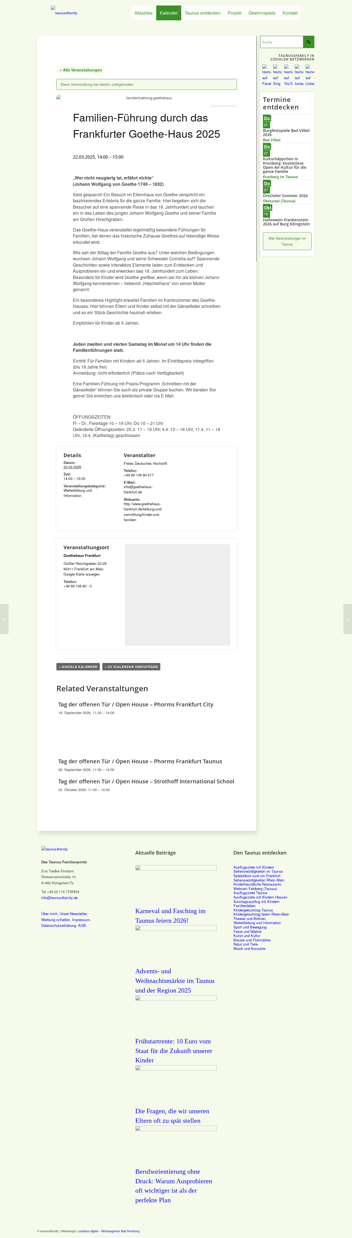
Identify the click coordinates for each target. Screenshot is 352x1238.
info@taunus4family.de (59, 897)
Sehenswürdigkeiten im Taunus (258, 871)
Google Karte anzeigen (82, 574)
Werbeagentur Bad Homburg (120, 1231)
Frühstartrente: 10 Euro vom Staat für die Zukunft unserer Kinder (173, 1051)
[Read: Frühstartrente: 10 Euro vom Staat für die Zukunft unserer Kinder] (176, 999)
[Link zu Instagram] (302, 1231)
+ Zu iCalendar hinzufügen (131, 667)
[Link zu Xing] (286, 1231)
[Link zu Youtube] (294, 1231)
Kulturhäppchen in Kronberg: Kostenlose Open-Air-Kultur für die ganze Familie (284, 165)
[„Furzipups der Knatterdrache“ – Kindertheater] (347, 619)
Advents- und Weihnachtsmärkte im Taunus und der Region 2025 (175, 981)
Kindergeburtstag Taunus (253, 910)
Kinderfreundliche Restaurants (257, 884)
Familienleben (244, 905)
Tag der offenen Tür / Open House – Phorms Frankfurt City (135, 704)
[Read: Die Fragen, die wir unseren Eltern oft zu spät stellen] (176, 1069)
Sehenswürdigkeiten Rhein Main (258, 880)
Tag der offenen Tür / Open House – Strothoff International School (146, 781)
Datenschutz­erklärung (58, 925)
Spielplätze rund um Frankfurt (256, 875)
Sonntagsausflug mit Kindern (256, 901)
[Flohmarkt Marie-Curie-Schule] (4, 619)
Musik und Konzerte (249, 948)
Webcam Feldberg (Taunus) (255, 888)
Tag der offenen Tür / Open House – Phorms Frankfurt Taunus (140, 761)
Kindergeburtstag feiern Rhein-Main (261, 914)
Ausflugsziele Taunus (250, 892)
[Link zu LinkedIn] (311, 1231)
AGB (82, 925)
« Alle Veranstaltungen (81, 70)
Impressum (81, 919)
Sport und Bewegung (249, 927)
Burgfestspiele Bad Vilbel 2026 (286, 132)
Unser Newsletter (73, 913)
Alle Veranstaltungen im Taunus (287, 241)
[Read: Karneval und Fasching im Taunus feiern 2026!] (176, 869)
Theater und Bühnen (249, 918)
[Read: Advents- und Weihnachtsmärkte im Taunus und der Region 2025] (176, 929)
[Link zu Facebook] (278, 1231)
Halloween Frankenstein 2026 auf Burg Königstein (286, 221)
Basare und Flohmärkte (252, 940)
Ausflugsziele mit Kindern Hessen (260, 897)
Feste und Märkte (247, 931)
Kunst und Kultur (246, 935)
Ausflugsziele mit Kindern (253, 867)
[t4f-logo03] (82, 12)
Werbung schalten (55, 919)
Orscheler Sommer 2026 (285, 195)
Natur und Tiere (245, 944)
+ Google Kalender (78, 667)
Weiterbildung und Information (78, 493)
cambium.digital (88, 1231)
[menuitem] (143, 12)
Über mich (49, 913)
